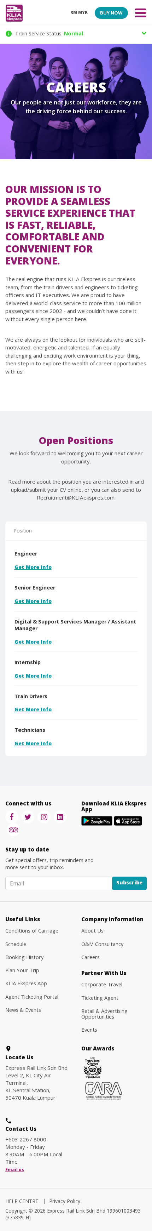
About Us (92, 930)
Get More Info (33, 567)
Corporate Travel (101, 984)
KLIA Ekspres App (26, 983)
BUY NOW (111, 13)
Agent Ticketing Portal (31, 996)
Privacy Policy (64, 1201)
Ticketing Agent (99, 997)
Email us (14, 1170)
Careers (90, 957)
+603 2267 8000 (25, 1139)
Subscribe (129, 882)
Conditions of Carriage (31, 930)
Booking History (24, 957)
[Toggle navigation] (140, 12)
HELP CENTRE (21, 1201)
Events (89, 1029)
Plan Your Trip (22, 970)
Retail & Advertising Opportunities (104, 1013)
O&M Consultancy (102, 943)
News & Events (23, 1009)
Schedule (15, 943)
